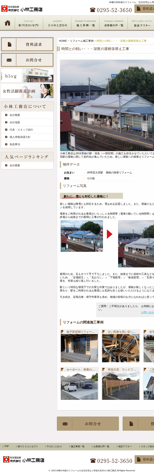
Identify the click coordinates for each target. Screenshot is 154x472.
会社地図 (15, 122)
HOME (7, 23)
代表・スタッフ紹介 (21, 129)
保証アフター (125, 446)
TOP (6, 446)
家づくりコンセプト (29, 23)
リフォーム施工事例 (82, 40)
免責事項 (15, 144)
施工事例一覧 (85, 23)
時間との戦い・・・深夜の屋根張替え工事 (95, 49)
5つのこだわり (57, 23)
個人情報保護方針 (20, 136)
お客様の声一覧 (114, 23)
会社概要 (15, 114)
